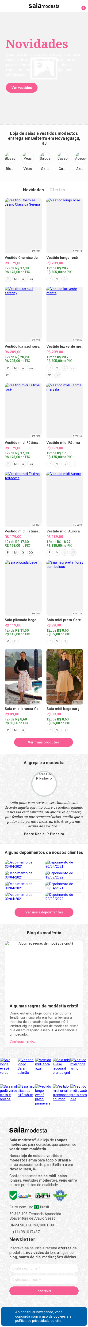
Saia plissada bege (20, 620)
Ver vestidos (21, 88)
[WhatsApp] (60, 1302)
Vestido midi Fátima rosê (25, 443)
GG (31, 279)
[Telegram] (68, 1302)
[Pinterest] (44, 1302)
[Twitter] (27, 1302)
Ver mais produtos (43, 742)
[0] (81, 6)
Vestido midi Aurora (63, 531)
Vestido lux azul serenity (25, 346)
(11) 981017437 (26, 1232)
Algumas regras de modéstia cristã (44, 1005)
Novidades (33, 189)
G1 (8, 375)
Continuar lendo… (23, 1041)
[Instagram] (35, 1302)
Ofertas (57, 189)
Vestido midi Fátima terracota (30, 531)
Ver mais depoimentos (44, 912)
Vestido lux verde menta (66, 346)
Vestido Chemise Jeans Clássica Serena (38, 258)
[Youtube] (52, 1302)
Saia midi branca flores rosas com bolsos (39, 709)
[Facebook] (19, 1302)
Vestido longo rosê (62, 258)
